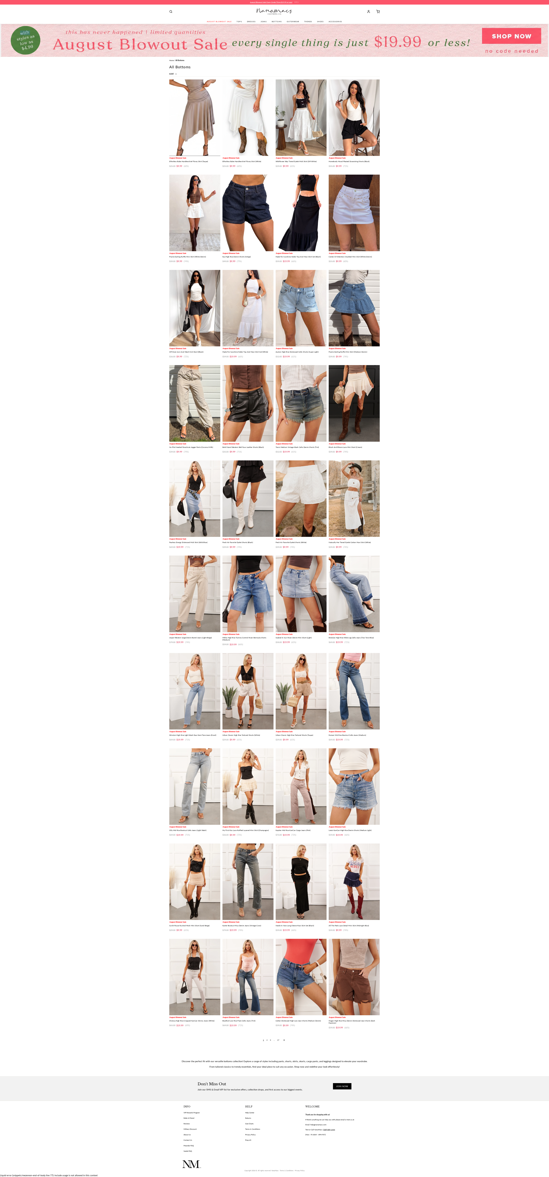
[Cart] (377, 11)
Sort (171, 74)
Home (171, 60)
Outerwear (293, 21)
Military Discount (190, 1129)
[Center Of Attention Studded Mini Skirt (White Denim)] (354, 213)
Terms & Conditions (252, 1129)
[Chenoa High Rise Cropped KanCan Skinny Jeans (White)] (194, 977)
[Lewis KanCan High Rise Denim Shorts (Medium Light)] (354, 786)
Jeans (264, 21)
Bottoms (277, 21)
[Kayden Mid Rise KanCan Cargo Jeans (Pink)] (301, 786)
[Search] (170, 11)
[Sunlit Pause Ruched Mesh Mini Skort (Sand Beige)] (194, 881)
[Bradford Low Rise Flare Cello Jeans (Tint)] (247, 977)
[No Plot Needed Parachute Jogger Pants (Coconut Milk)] (194, 403)
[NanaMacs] (274, 12)
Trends (308, 21)
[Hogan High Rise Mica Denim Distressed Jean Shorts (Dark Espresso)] (354, 977)
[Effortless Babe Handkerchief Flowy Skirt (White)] (247, 117)
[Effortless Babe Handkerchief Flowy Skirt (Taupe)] (194, 117)
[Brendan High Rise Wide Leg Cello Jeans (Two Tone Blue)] (354, 594)
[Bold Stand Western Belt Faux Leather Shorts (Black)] (247, 403)
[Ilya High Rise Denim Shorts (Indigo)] (247, 213)
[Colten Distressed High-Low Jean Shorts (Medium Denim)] (301, 977)
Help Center (249, 1113)
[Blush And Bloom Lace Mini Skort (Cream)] (354, 403)
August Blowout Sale (219, 21)
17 (278, 1040)
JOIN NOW (342, 1086)
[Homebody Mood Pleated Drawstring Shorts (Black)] (354, 117)
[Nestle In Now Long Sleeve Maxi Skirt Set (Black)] (301, 881)
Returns (248, 1118)
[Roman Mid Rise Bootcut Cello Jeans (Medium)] (354, 691)
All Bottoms (179, 60)
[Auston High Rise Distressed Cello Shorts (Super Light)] (301, 308)
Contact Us (188, 1140)
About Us (187, 1135)
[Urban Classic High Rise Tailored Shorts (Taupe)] (301, 691)
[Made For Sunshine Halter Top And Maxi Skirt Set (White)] (247, 308)
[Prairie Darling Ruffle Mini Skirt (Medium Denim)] (354, 308)
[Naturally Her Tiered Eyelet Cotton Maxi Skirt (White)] (354, 498)
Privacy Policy (250, 1135)
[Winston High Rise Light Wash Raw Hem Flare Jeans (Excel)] (194, 691)
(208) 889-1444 (329, 1130)
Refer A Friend (189, 1118)
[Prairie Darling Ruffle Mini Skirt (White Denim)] (194, 213)
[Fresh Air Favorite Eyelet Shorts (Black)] (247, 498)
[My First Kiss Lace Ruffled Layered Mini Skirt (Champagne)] (247, 786)
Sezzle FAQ (188, 1151)
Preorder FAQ (189, 1146)
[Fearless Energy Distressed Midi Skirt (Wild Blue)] (194, 498)
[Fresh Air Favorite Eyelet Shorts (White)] (301, 498)
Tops (239, 21)
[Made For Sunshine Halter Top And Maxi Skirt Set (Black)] (301, 213)
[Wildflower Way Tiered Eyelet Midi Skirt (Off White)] (301, 117)
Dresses (251, 21)
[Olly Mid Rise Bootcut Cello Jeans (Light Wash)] (194, 786)
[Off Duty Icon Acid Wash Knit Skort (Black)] (194, 308)
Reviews (187, 1124)
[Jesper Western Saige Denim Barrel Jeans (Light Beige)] (194, 594)
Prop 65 (248, 1140)
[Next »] (284, 1040)
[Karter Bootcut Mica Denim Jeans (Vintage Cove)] (247, 881)
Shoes (320, 21)
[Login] (369, 11)
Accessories (335, 21)
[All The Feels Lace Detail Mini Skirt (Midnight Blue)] (354, 881)
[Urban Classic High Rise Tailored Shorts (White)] (247, 691)
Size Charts (249, 1124)
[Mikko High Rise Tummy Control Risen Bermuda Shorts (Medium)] (247, 594)
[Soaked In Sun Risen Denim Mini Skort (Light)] (301, 594)
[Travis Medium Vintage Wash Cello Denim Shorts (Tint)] (301, 403)
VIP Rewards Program (192, 1113)
